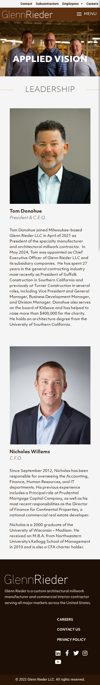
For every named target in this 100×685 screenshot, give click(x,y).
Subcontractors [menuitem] (47, 4)
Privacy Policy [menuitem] (71, 640)
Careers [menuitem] (92, 4)
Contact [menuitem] (26, 4)
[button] (86, 14)
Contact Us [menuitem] (68, 630)
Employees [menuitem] (70, 4)
